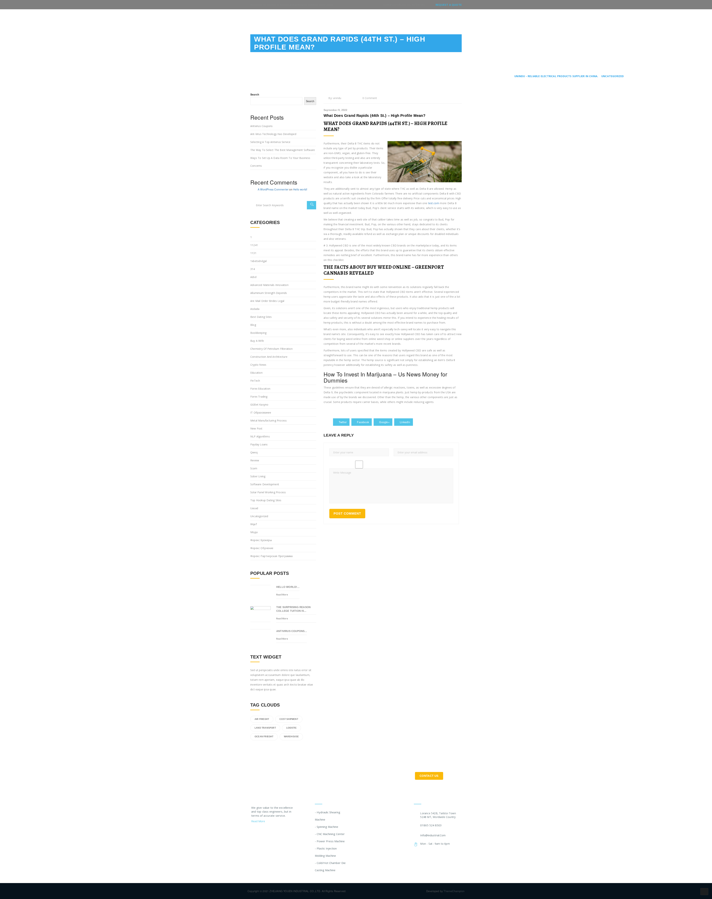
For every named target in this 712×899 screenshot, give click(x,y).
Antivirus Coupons (261, 126)
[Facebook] (259, 831)
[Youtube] (274, 831)
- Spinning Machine (326, 827)
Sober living (257, 476)
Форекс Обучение (261, 548)
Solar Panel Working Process (268, 492)
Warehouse (291, 736)
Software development (264, 484)
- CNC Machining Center (330, 834)
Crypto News (258, 364)
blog (253, 325)
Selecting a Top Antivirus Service (270, 142)
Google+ (384, 422)
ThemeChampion (454, 891)
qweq (254, 452)
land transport (265, 728)
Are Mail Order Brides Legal (267, 301)
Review (254, 460)
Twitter (342, 422)
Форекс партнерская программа (271, 556)
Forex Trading (259, 396)
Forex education (260, 388)
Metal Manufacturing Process (268, 420)
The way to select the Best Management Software (282, 150)
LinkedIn (404, 422)
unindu (337, 98)
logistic (291, 728)
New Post (256, 428)
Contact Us (441, 19)
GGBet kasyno (259, 404)
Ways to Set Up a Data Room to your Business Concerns (280, 161)
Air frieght (262, 719)
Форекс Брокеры (261, 540)
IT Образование (260, 412)
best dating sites (261, 317)
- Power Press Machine (330, 841)
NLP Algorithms (260, 436)
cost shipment (288, 719)
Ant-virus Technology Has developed (273, 134)
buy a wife (257, 341)
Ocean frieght (264, 736)
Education (256, 372)
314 (252, 269)
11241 (254, 245)
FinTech (255, 380)
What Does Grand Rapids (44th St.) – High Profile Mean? (374, 115)
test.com (433, 203)
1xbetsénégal (258, 261)
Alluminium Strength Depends (268, 293)
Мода (254, 532)
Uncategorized (259, 516)
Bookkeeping (258, 333)
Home (350, 19)
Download (415, 19)
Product (391, 19)
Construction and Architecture (268, 356)
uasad (254, 508)
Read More (282, 594)
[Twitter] (252, 831)
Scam (253, 468)
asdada (254, 309)
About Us (370, 19)
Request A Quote (449, 4)
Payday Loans (259, 444)
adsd (253, 277)
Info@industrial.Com (433, 835)
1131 (253, 253)
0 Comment (369, 98)
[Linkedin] (267, 831)
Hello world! (300, 189)
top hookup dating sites (265, 500)
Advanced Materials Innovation (269, 285)
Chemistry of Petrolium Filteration (271, 348)
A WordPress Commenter (273, 189)
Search (254, 94)
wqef (253, 524)
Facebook (362, 422)
